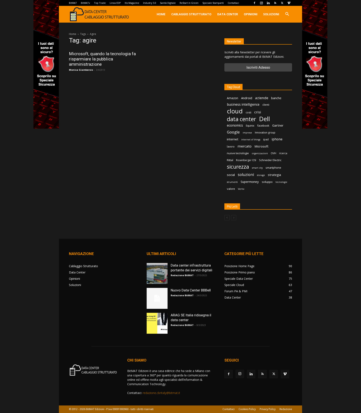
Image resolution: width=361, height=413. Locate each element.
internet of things (250, 139)
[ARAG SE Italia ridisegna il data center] (157, 323)
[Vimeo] (289, 3)
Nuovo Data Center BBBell (191, 290)
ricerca (283, 153)
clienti (265, 104)
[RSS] (275, 3)
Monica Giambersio (81, 69)
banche (276, 98)
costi (248, 112)
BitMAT (73, 2)
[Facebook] (254, 3)
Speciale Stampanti (213, 2)
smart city (257, 167)
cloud (235, 111)
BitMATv (85, 2)
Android (246, 98)
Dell (264, 119)
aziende (261, 98)
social (231, 175)
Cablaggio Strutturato (191, 14)
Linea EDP (115, 2)
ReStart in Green (189, 2)
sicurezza (238, 166)
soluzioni (246, 174)
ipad (266, 139)
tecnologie (281, 182)
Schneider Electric (270, 160)
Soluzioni (271, 14)
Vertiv (241, 188)
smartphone (273, 167)
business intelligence (243, 104)
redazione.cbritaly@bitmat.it (161, 393)
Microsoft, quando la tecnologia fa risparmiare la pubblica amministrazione (102, 59)
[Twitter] (282, 3)
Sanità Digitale (168, 2)
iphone (277, 139)
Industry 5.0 (149, 2)
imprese (247, 132)
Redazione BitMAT (182, 275)
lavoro (231, 146)
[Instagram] (261, 3)
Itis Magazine (132, 2)
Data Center (227, 14)
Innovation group (265, 132)
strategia (274, 175)
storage (261, 175)
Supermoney (250, 182)
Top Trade (100, 2)
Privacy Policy (268, 409)
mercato (245, 146)
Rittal (230, 160)
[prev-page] (227, 217)
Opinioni (250, 14)
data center (241, 119)
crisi (257, 112)
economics (235, 125)
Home (161, 14)
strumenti (232, 182)
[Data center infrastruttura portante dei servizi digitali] (157, 273)
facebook (263, 125)
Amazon (232, 98)
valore (231, 189)
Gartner (277, 125)
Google (233, 132)
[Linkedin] (268, 3)
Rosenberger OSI (246, 160)
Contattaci (233, 2)
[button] (287, 15)
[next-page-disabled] (233, 217)
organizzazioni (260, 153)
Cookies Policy (247, 409)
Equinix (250, 125)
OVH (273, 153)
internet (232, 139)
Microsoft (261, 146)
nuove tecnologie (238, 153)
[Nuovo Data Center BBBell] (157, 298)
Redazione (286, 409)
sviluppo (267, 182)
